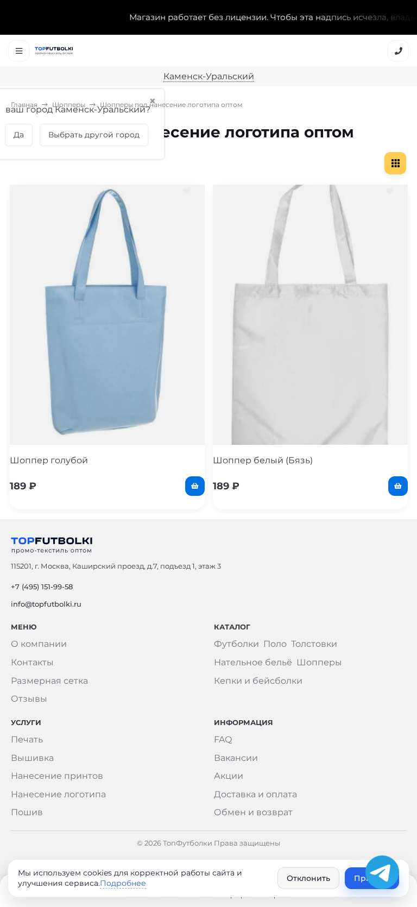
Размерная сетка (49, 681)
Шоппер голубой (49, 460)
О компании (39, 644)
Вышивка (32, 758)
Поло (275, 644)
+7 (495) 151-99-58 (42, 586)
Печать (27, 739)
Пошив (27, 812)
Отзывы (29, 699)
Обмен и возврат (253, 812)
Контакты (32, 662)
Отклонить (308, 878)
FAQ (223, 739)
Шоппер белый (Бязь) (263, 460)
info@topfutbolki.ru (46, 604)
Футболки (236, 644)
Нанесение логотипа (58, 794)
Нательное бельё (253, 662)
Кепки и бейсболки (258, 681)
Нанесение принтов (57, 776)
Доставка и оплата (255, 794)
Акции (228, 776)
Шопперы (68, 104)
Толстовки (314, 644)
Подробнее (123, 883)
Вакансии (236, 758)
